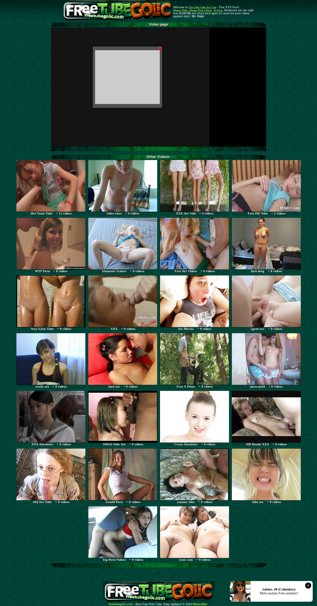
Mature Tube (180, 10)
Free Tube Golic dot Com (202, 7)
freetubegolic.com (121, 604)
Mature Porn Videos (200, 10)
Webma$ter (200, 604)
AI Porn (218, 10)
